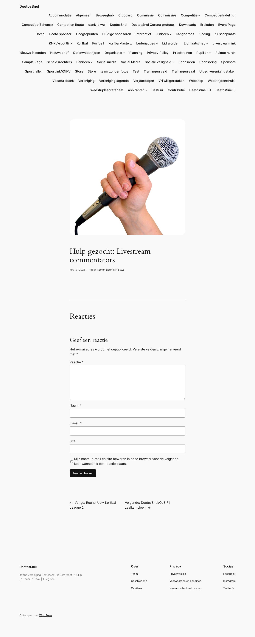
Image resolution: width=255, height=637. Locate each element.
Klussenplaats (225, 34)
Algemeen (83, 15)
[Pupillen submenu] (210, 53)
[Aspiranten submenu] (146, 90)
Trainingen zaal (183, 71)
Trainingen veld (155, 71)
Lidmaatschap (195, 43)
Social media (106, 62)
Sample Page (32, 62)
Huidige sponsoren (116, 34)
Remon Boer (104, 269)
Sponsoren (186, 62)
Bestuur (157, 90)
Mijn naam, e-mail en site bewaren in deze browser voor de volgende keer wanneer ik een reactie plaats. (126, 461)
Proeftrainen (182, 53)
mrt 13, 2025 (77, 269)
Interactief (143, 34)
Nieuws (119, 269)
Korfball (98, 43)
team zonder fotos (114, 71)
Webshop (196, 81)
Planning (135, 53)
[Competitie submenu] (199, 15)
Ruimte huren (225, 53)
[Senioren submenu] (92, 62)
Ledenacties (145, 43)
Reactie (76, 362)
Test (136, 71)
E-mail (76, 423)
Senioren (83, 62)
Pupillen (202, 53)
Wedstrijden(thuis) (222, 81)
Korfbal (82, 43)
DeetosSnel (29, 6)
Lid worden (170, 43)
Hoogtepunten (87, 34)
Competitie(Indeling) (220, 15)
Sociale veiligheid (158, 62)
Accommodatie (60, 15)
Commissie (145, 15)
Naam (75, 405)
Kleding (204, 34)
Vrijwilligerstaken (171, 81)
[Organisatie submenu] (124, 53)
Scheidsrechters (59, 62)
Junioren (162, 34)
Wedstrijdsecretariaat (106, 90)
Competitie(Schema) (37, 25)
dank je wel (96, 25)
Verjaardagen (143, 81)
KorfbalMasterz (120, 43)
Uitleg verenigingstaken (217, 71)
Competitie (189, 15)
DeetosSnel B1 (200, 90)
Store (79, 71)
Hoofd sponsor (60, 34)
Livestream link (224, 43)
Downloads (187, 25)
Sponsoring (208, 62)
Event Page (227, 25)
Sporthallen (34, 71)
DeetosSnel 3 (225, 90)
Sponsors (228, 62)
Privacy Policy (158, 53)
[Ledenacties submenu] (157, 43)
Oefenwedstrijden (86, 53)
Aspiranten (136, 90)
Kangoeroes (185, 34)
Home (39, 34)
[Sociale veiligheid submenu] (173, 62)
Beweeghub (105, 15)
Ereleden (207, 25)
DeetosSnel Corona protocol (153, 25)
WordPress (45, 615)
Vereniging (86, 81)
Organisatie (113, 53)
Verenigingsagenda (114, 81)
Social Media (130, 62)
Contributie (176, 90)
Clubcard (125, 15)
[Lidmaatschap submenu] (207, 43)
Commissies (167, 15)
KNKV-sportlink (60, 43)
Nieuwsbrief (59, 53)
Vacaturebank (63, 81)
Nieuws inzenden (33, 53)
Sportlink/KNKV (59, 71)
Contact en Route (70, 25)
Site (72, 441)
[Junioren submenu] (170, 34)
